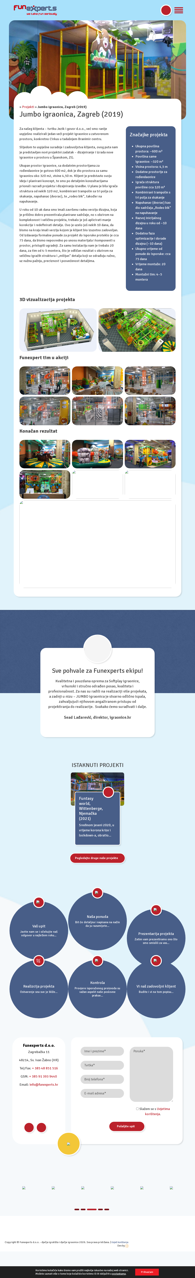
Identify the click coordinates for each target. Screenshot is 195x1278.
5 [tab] (106, 1209)
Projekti (28, 107)
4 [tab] (98, 1209)
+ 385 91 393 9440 (43, 1076)
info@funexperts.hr (44, 1084)
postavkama (119, 1273)
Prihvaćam (147, 1272)
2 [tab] (83, 1209)
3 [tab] (89, 1209)
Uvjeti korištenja (119, 1242)
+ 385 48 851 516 (45, 1068)
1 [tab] (76, 1209)
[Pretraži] (166, 10)
